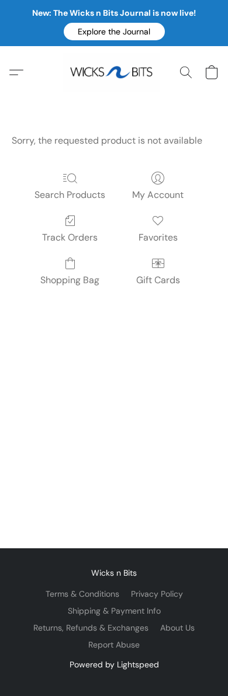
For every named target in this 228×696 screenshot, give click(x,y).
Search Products (69, 195)
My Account (158, 195)
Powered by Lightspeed (114, 664)
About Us (177, 627)
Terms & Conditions (82, 594)
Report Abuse (114, 644)
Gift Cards (158, 280)
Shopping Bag (69, 280)
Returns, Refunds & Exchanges (90, 627)
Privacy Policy (157, 594)
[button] (114, 31)
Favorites (158, 237)
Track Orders (70, 237)
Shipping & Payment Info (114, 610)
